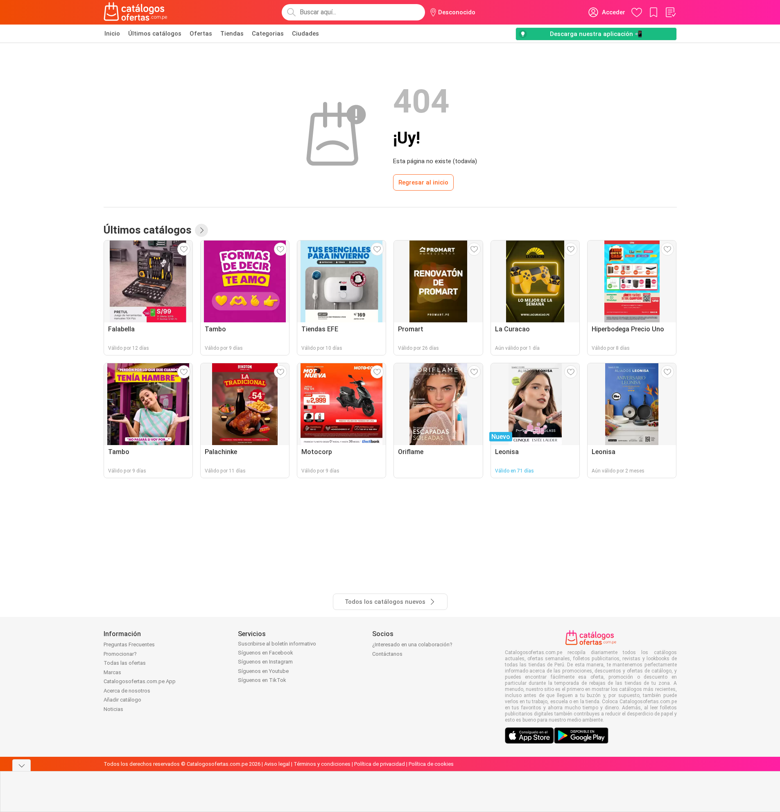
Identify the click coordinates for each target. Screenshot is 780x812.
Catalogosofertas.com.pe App (140, 681)
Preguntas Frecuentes (129, 644)
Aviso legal (277, 764)
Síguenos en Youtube (263, 671)
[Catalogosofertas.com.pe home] (135, 12)
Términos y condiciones (322, 764)
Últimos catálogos (154, 33)
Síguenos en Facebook (265, 653)
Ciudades (305, 33)
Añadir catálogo (122, 700)
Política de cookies (431, 764)
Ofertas (201, 33)
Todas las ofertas (125, 663)
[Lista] (670, 12)
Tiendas (232, 33)
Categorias (268, 33)
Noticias (113, 709)
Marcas (112, 672)
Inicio (112, 33)
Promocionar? (120, 654)
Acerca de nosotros (127, 691)
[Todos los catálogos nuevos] (201, 230)
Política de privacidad (379, 764)
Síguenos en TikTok (262, 680)
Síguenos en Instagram (265, 662)
